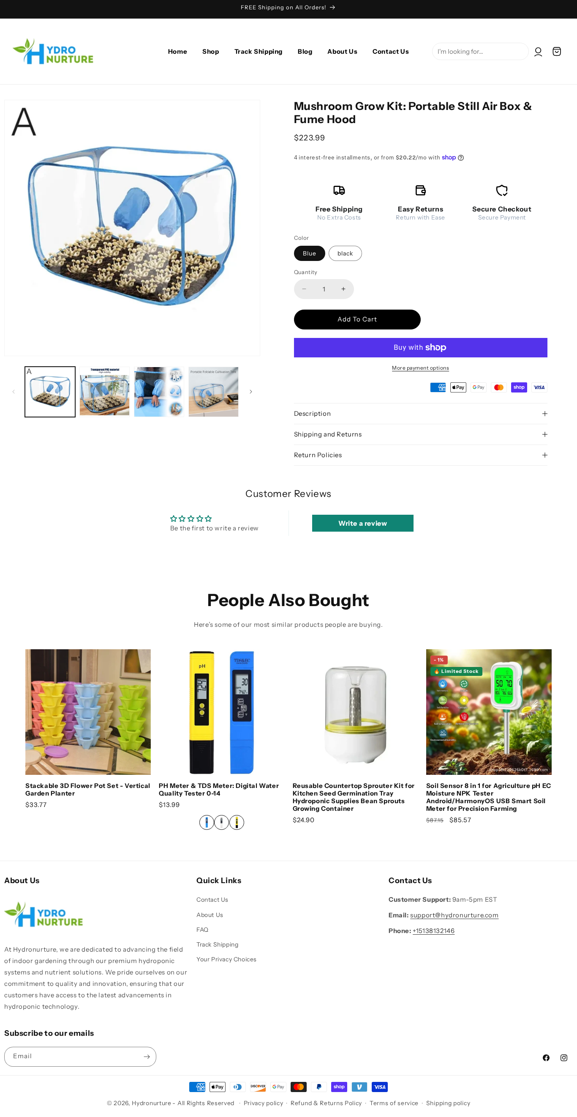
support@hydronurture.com (454, 915)
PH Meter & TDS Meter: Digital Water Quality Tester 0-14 (219, 789)
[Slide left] (13, 391)
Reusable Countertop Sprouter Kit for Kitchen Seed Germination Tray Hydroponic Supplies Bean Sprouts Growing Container (354, 797)
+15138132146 (434, 931)
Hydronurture (151, 1103)
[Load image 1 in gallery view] (50, 392)
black (345, 253)
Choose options (222, 757)
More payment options (420, 368)
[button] (556, 51)
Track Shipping (217, 944)
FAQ (202, 929)
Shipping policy (448, 1103)
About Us (209, 915)
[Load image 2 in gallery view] (104, 392)
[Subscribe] (146, 1057)
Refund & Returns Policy (326, 1103)
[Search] (567, 28)
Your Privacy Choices (226, 959)
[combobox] (480, 51)
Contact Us (212, 900)
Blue (309, 253)
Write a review (362, 523)
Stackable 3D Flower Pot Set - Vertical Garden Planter (87, 789)
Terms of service (394, 1103)
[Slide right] (251, 391)
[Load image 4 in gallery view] (213, 392)
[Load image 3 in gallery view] (159, 392)
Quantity (306, 272)
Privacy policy (263, 1103)
